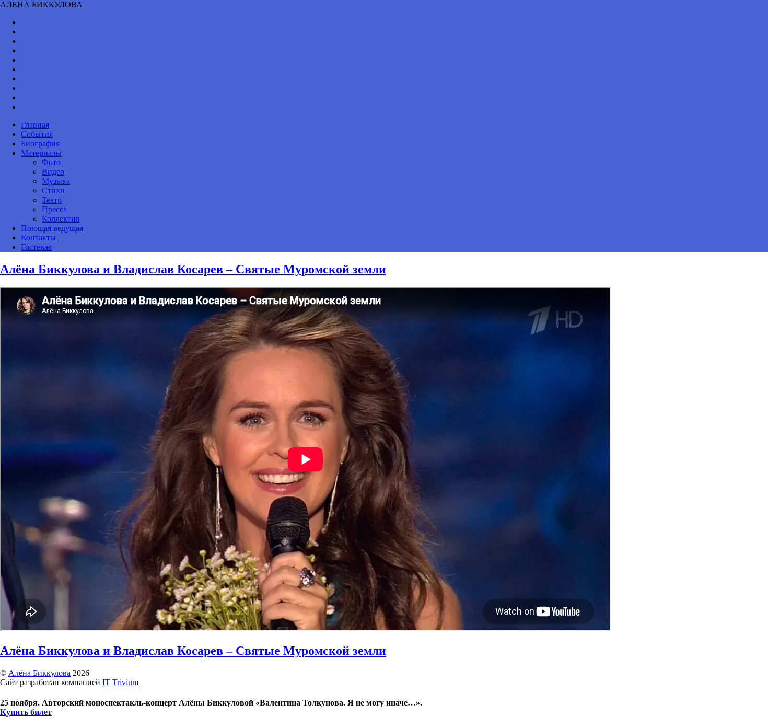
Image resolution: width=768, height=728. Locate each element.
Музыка (56, 181)
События (37, 134)
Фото (51, 162)
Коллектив (61, 218)
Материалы (41, 152)
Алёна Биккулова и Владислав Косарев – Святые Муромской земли (193, 269)
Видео (53, 171)
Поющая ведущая (52, 228)
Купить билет (26, 712)
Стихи (53, 190)
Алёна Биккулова (39, 672)
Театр (52, 199)
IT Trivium (120, 682)
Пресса (54, 209)
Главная (35, 124)
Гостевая (36, 246)
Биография (40, 143)
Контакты (38, 237)
